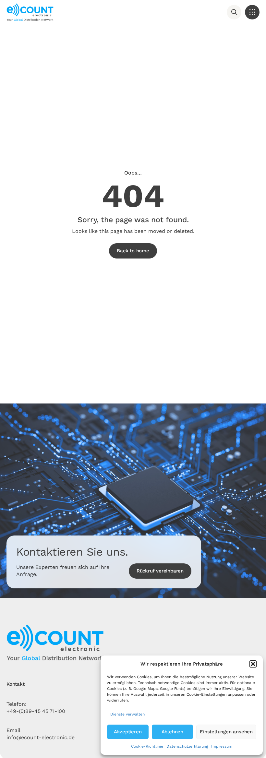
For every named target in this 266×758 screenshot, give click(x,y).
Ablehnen (172, 732)
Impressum (221, 746)
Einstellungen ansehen (226, 732)
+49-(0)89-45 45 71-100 (35, 711)
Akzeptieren (128, 732)
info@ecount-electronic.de (40, 737)
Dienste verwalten (127, 714)
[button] (253, 664)
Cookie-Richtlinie (147, 746)
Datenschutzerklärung (187, 746)
